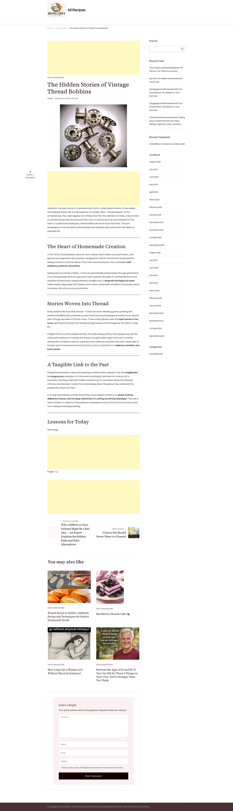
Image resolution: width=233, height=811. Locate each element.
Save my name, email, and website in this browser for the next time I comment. (92, 768)
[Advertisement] (93, 58)
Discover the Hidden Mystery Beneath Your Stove (166, 80)
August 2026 (155, 162)
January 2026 (155, 215)
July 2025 (153, 260)
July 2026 (153, 169)
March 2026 (154, 200)
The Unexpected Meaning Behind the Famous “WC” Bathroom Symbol (166, 69)
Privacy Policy (155, 807)
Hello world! (180, 144)
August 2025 (155, 253)
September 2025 (156, 245)
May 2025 (153, 275)
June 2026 (153, 177)
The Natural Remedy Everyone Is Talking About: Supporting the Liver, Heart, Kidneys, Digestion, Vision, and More (167, 120)
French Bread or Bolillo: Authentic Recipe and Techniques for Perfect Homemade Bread (68, 616)
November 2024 (156, 321)
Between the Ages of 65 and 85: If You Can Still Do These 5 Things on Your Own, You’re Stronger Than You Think (117, 675)
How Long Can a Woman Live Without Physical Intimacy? (65, 671)
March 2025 (154, 291)
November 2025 (156, 230)
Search (153, 41)
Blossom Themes (123, 807)
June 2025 (153, 268)
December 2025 (156, 222)
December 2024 (156, 313)
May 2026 (153, 185)
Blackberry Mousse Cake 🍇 (113, 614)
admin (50, 98)
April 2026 (153, 192)
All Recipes (76, 10)
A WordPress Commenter (160, 144)
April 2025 (153, 283)
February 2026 (155, 207)
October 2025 (155, 237)
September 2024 (156, 336)
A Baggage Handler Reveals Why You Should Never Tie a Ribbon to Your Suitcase (165, 92)
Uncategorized (55, 77)
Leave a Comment (30, 176)
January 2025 (155, 306)
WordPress (145, 807)
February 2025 (155, 298)
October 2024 (155, 328)
